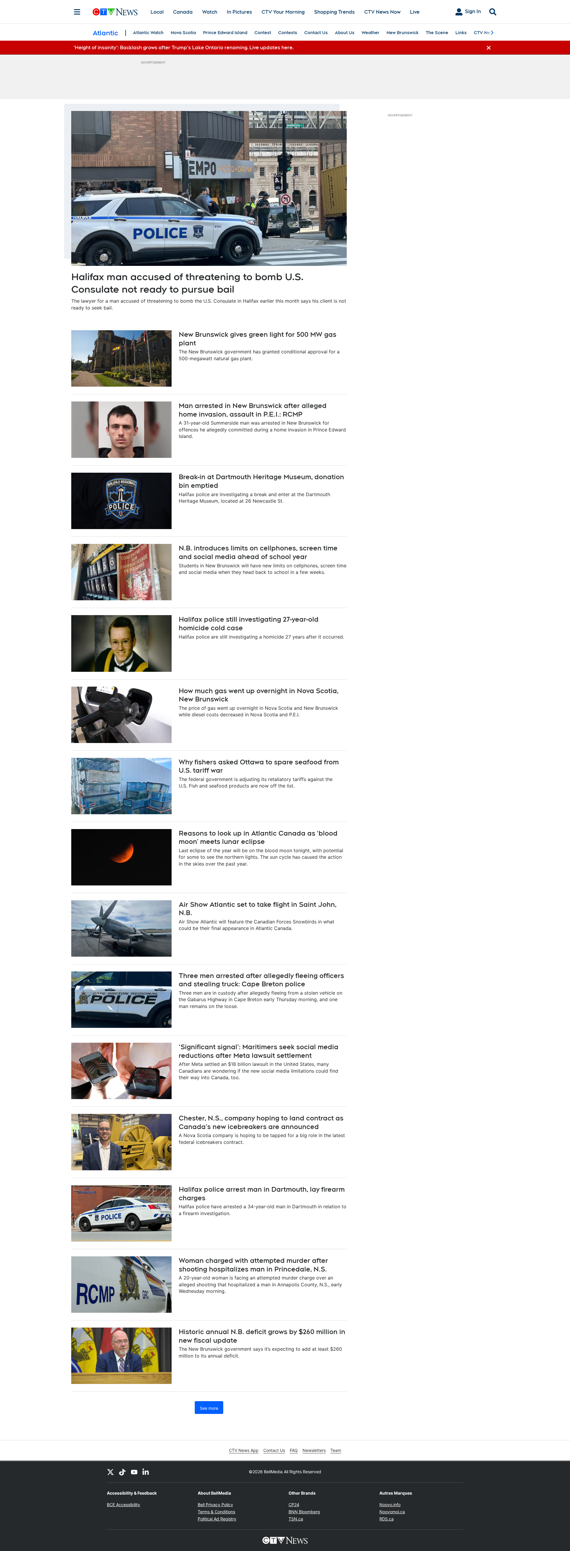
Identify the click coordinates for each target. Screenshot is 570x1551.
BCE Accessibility (123, 1504)
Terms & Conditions (216, 1511)
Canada (183, 12)
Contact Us (316, 32)
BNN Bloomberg (304, 1511)
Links (461, 32)
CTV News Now (382, 12)
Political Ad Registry (217, 1518)
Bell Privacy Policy (215, 1504)
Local (157, 12)
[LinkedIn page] (146, 1471)
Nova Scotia (183, 32)
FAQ (294, 1450)
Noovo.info (389, 1504)
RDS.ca (386, 1518)
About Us (344, 32)
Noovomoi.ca (392, 1511)
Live (414, 12)
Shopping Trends (334, 12)
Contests (287, 32)
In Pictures (239, 12)
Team (335, 1450)
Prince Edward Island (225, 32)
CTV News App (244, 1450)
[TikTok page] (122, 1471)
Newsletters (314, 1450)
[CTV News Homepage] (115, 11)
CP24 (294, 1504)
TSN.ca (296, 1518)
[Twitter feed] (110, 1471)
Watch (209, 12)
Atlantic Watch (148, 32)
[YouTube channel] (134, 1471)
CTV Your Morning (283, 12)
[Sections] (77, 12)
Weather (370, 32)
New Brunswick (403, 32)
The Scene (437, 32)
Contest (262, 32)
